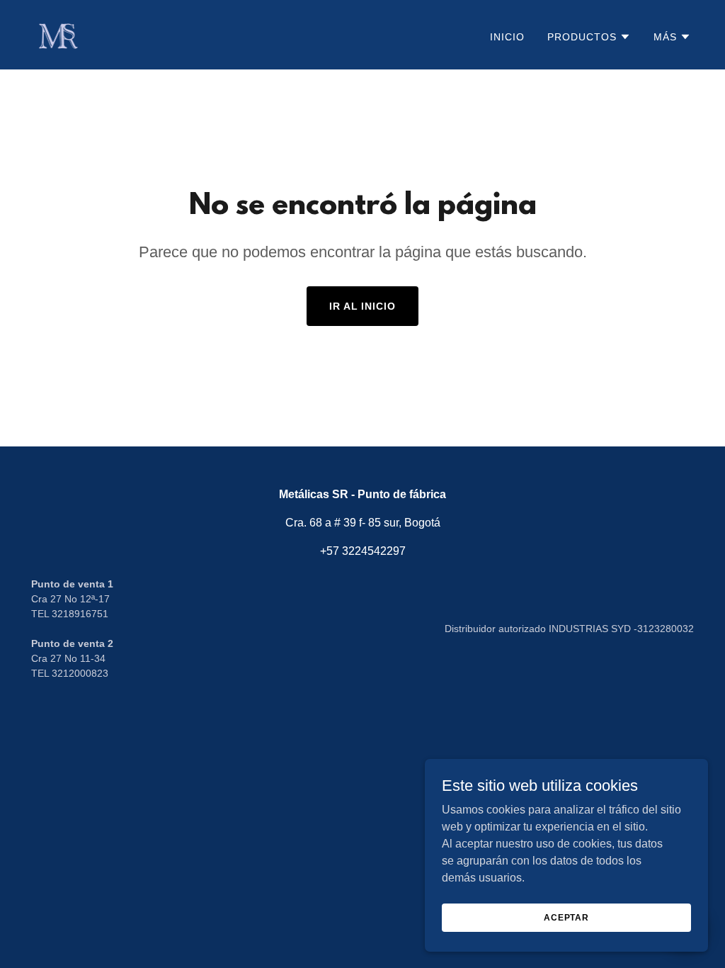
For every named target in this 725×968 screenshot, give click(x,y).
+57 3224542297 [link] (363, 551)
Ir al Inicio (362, 306)
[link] (57, 34)
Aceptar (566, 917)
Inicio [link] (507, 37)
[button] (589, 36)
